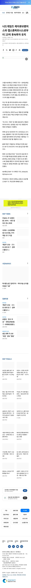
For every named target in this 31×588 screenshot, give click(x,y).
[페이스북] (3, 50)
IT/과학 (25, 510)
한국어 (3, 572)
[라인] (13, 50)
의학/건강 (6, 518)
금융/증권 (15, 510)
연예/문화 (6, 522)
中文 (16, 572)
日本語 (12, 572)
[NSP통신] (15, 7)
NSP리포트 (17, 13)
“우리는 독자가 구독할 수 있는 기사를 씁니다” (15, 2)
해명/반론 (6, 526)
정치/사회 (24, 518)
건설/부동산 (6, 514)
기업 (6, 510)
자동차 (25, 514)
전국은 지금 (9, 13)
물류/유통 (15, 514)
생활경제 (15, 518)
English (8, 572)
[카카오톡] (10, 50)
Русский (20, 572)
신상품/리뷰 (25, 522)
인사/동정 (15, 522)
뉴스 (3, 13)
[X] (7, 50)
